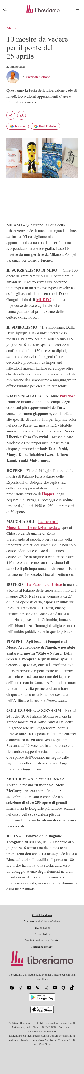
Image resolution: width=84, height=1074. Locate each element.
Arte (11, 27)
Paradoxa (67, 396)
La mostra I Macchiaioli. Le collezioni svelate (33, 524)
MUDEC (43, 299)
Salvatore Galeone (38, 77)
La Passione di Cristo (44, 584)
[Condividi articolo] (10, 115)
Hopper (48, 494)
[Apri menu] (78, 9)
